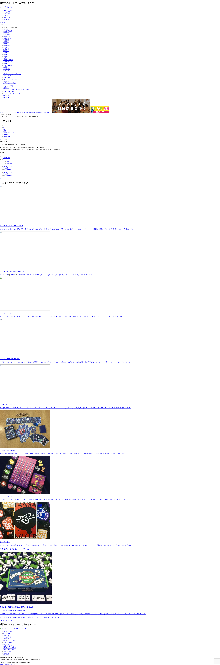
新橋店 (5, 43)
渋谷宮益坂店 (7, 31)
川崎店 (5, 56)
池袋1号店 (6, 33)
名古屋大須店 (7, 61)
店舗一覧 (6, 635)
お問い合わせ (7, 97)
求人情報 (6, 95)
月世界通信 (6, 158)
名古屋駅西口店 (8, 60)
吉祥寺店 (6, 51)
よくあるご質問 (8, 86)
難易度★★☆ (7, 136)
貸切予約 (6, 88)
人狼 (8, 161)
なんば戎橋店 (7, 65)
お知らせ (6, 639)
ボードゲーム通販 (8, 91)
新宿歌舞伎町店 (8, 38)
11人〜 (5, 134)
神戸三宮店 (6, 69)
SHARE (10, 169)
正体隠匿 (9, 163)
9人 (4, 129)
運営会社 (6, 653)
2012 (4, 154)
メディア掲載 (7, 642)
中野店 (5, 47)
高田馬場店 (6, 45)
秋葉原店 (6, 40)
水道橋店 (6, 42)
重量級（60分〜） (8, 132)
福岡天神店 (6, 70)
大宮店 (5, 58)
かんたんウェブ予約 (9, 640)
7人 (4, 125)
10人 (4, 131)
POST (5, 168)
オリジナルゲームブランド (11, 93)
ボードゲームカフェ (6, 7)
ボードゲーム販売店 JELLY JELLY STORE (16, 89)
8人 (4, 127)
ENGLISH (6, 655)
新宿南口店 (6, 36)
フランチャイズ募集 (9, 648)
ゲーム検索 (6, 633)
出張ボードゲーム (8, 646)
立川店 (5, 52)
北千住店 (6, 49)
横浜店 (5, 54)
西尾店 (5, 63)
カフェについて (8, 631)
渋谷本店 (6, 29)
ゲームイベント (8, 637)
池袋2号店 (6, 34)
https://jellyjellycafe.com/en (7, 664)
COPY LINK (8, 166)
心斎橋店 (6, 67)
